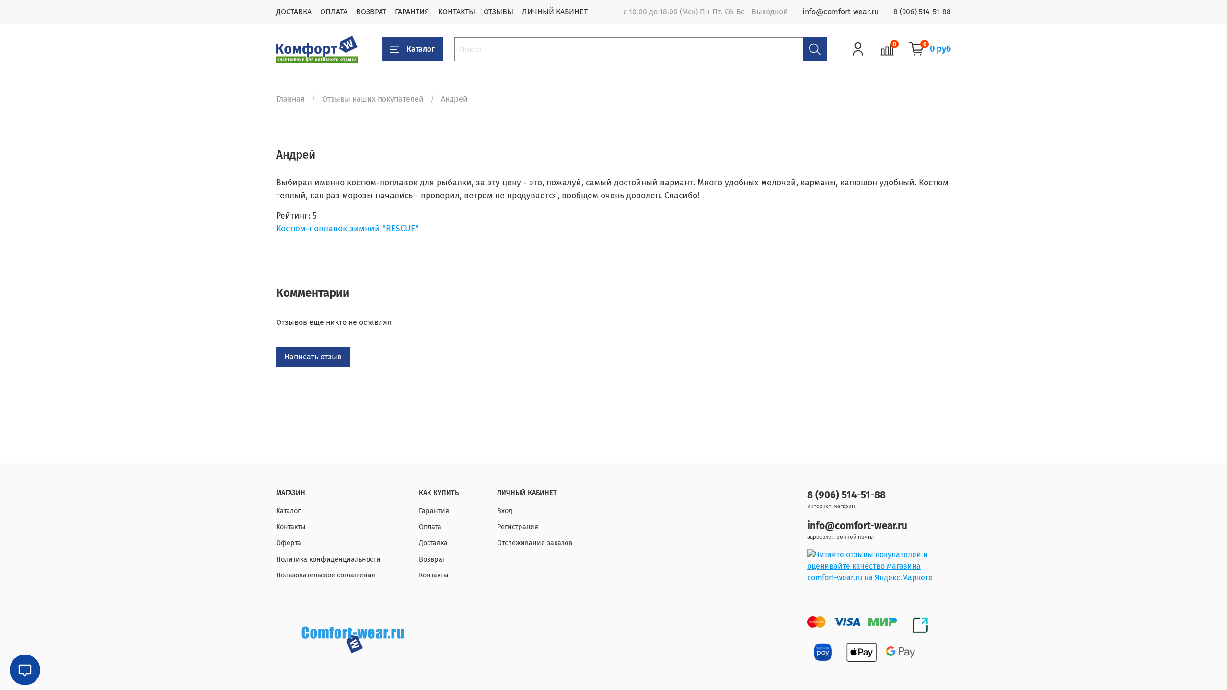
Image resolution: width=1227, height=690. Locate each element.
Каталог (420, 49)
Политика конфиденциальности (328, 559)
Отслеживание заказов (534, 543)
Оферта (288, 543)
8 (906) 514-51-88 (922, 11)
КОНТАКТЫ (456, 11)
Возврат (432, 559)
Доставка (433, 543)
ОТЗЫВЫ (498, 11)
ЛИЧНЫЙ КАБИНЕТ (555, 11)
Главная (290, 99)
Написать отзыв (313, 356)
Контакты (291, 527)
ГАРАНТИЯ (412, 11)
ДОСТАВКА (294, 11)
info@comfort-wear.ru (840, 11)
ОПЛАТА (333, 11)
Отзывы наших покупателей (373, 99)
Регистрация (517, 527)
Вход (504, 511)
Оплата (430, 527)
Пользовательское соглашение (326, 575)
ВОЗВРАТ (371, 11)
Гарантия (434, 511)
